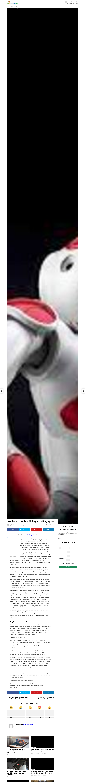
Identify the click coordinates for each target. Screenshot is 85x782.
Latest (66, 3)
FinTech (14, 769)
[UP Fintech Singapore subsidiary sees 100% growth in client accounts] (18, 764)
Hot (76, 3)
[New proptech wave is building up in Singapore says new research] (42, 742)
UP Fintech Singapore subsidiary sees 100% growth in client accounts (17, 773)
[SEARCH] (77, 6)
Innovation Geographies (29, 535)
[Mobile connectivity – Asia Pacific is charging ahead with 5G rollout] (42, 764)
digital (33, 769)
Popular (71, 3)
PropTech (9, 747)
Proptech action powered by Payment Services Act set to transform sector (16, 751)
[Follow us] (75, 6)
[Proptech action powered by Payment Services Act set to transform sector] (18, 742)
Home (8, 6)
